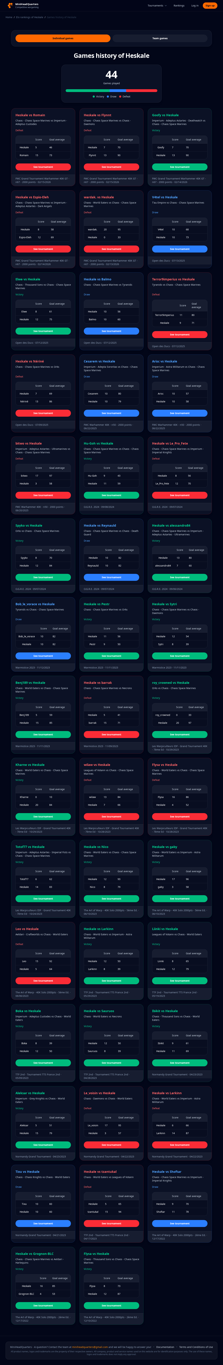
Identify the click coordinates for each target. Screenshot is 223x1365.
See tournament (43, 167)
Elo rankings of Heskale (29, 17)
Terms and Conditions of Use (196, 1347)
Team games (160, 38)
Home (9, 17)
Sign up (210, 5)
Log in (195, 5)
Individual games (63, 38)
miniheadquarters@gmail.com (90, 1347)
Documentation (165, 1347)
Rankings (179, 5)
